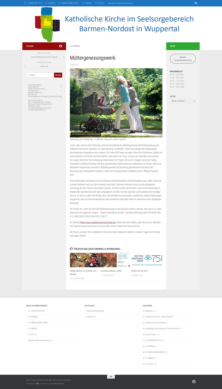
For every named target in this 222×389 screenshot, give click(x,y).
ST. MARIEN (87, 3)
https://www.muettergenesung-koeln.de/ (98, 222)
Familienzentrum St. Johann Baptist (158, 317)
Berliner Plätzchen (35, 92)
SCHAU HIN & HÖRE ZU (37, 110)
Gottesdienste (33, 87)
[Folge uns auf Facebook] (60, 46)
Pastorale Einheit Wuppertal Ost (40, 104)
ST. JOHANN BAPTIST (33, 3)
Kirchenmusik (33, 90)
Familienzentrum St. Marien (155, 322)
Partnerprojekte (34, 106)
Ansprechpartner (34, 85)
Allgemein (75, 46)
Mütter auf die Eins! (140, 271)
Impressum (91, 317)
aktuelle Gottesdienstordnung (120, 3)
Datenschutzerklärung (95, 311)
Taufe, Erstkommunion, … (37, 89)
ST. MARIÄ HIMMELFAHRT (69, 3)
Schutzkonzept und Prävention (40, 108)
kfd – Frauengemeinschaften (39, 102)
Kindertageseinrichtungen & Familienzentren (45, 96)
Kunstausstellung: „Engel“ (111, 271)
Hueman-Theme (58, 384)
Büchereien (32, 94)
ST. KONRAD (50, 3)
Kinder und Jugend (35, 100)
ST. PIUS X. (100, 3)
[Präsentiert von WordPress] (37, 384)
